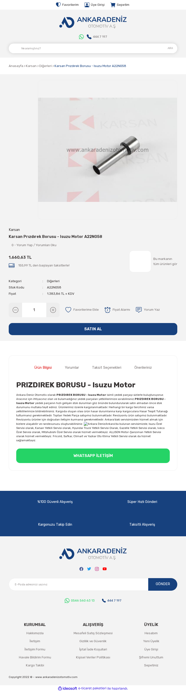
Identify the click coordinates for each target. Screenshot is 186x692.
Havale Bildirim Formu (35, 657)
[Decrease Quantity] (15, 310)
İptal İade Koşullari (93, 649)
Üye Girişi (151, 649)
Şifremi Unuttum (151, 657)
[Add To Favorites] (82, 310)
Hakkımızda (35, 633)
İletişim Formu (34, 649)
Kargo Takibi (35, 665)
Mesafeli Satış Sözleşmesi (93, 633)
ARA (170, 48)
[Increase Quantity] (53, 310)
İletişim (35, 641)
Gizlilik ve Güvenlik (93, 641)
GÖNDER (163, 584)
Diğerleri (53, 281)
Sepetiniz (151, 665)
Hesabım (151, 633)
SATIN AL (93, 329)
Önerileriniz (143, 368)
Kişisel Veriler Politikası (93, 657)
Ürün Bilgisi (43, 368)
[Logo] (93, 22)
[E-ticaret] (92, 688)
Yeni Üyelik (151, 641)
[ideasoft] (67, 688)
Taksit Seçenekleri (106, 368)
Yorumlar (72, 368)
